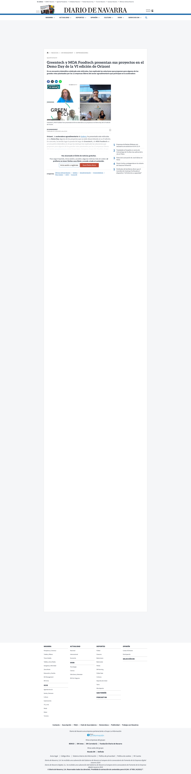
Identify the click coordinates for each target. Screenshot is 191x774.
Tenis (98, 684)
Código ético (65, 756)
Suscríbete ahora (89, 165)
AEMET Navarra (49, 2)
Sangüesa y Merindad (50, 666)
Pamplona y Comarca (50, 650)
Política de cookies (124, 756)
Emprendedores (82, 53)
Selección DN (129, 659)
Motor (45, 712)
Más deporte (100, 688)
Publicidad (115, 725)
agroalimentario (61, 149)
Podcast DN (101, 697)
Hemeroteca (104, 725)
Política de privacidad (107, 756)
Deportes (80, 17)
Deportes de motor (101, 681)
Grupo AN (74, 175)
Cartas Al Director (128, 650)
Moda (45, 708)
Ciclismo (98, 677)
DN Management (67, 53)
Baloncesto (99, 662)
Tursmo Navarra (100, 2)
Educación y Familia (49, 673)
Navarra (49, 17)
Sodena (83, 136)
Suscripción (66, 725)
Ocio (46, 685)
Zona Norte (47, 669)
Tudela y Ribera (48, 654)
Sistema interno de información (84, 756)
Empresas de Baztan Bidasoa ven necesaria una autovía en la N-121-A (128, 145)
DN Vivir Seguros (75, 678)
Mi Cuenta (137, 756)
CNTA (67, 175)
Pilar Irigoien (59, 175)
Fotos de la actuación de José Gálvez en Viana (129, 159)
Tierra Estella (47, 658)
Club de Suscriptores (88, 725)
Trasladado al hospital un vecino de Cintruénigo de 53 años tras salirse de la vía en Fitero (129, 152)
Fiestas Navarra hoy (88, 2)
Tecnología (73, 667)
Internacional (74, 654)
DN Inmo (46, 681)
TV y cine (46, 704)
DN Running (99, 669)
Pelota (98, 666)
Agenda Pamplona (62, 2)
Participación (127, 654)
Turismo (46, 716)
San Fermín (101, 693)
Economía (73, 658)
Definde (101, 752)
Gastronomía (47, 701)
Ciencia (72, 671)
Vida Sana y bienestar (76, 674)
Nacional (72, 650)
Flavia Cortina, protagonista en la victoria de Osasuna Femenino (129, 164)
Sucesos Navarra (112, 2)
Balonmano (99, 658)
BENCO (71, 744)
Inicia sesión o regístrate (69, 165)
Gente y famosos (48, 693)
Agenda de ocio (48, 689)
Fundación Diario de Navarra (111, 744)
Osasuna (98, 654)
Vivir (120, 17)
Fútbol (98, 650)
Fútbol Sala (99, 673)
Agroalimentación (85, 173)
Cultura (107, 17)
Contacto (56, 725)
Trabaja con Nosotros (130, 725)
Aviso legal (54, 756)
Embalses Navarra (75, 2)
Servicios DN (133, 17)
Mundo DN (91, 752)
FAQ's (76, 725)
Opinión (94, 17)
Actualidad (64, 17)
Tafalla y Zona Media (50, 662)
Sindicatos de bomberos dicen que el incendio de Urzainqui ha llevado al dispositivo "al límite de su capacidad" (129, 171)
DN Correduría (91, 744)
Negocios (55, 53)
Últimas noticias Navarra (127, 2)
